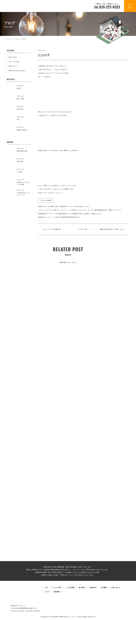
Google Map (118, 386)
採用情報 (57, 591)
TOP (46, 587)
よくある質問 (70, 587)
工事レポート (13, 66)
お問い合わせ (115, 587)
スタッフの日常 (13, 61)
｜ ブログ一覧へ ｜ (84, 229)
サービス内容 (56, 587)
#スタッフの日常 (46, 200)
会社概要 (105, 401)
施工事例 (82, 587)
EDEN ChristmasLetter (16, 70)
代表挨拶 (42, 413)
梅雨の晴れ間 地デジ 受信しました (112, 229)
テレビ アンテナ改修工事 (52, 229)
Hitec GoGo (12, 57)
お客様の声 (93, 587)
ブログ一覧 (68, 503)
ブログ (47, 591)
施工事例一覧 (68, 339)
